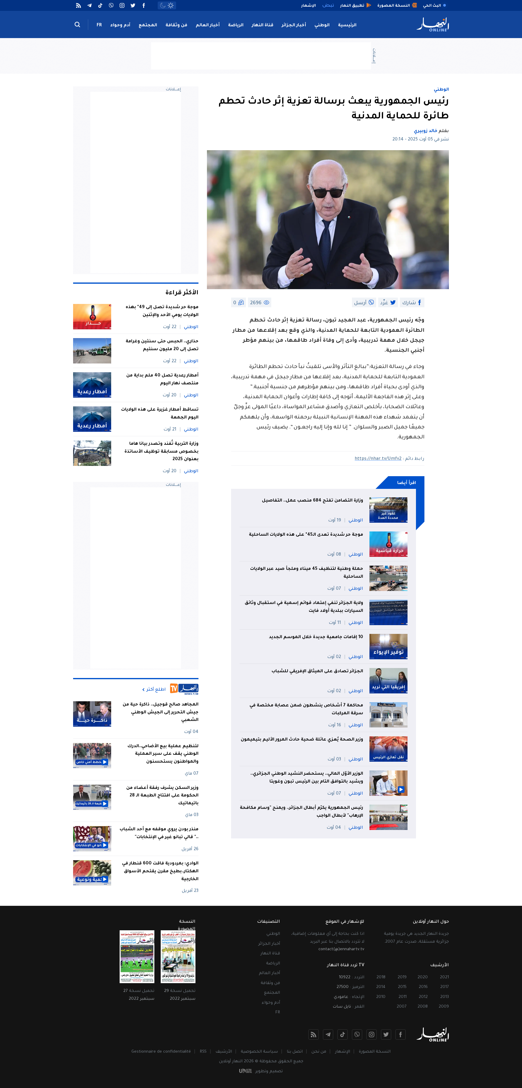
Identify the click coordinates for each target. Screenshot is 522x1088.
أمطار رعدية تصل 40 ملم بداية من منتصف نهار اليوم (162, 379)
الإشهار (342, 1052)
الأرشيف (223, 1052)
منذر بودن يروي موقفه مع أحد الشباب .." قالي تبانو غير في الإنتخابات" (159, 833)
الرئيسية (347, 25)
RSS (203, 1052)
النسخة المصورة (375, 1052)
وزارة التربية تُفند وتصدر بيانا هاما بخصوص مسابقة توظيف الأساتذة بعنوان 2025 (161, 452)
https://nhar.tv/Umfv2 (378, 459)
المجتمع (148, 25)
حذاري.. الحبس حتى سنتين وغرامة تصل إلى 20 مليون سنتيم (162, 345)
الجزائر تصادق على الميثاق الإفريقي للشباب (317, 671)
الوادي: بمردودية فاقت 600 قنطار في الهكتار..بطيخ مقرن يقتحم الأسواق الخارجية (160, 871)
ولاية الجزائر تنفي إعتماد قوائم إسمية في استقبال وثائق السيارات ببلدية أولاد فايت (304, 607)
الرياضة (235, 25)
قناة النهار (262, 25)
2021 (444, 977)
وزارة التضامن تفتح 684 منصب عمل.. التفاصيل (312, 501)
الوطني (322, 25)
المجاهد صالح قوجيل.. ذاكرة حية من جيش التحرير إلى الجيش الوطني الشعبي (160, 712)
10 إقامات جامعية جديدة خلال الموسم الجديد (316, 637)
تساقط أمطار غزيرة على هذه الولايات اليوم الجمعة (159, 414)
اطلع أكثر (156, 690)
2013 (444, 997)
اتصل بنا (295, 1052)
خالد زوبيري (425, 131)
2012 (423, 997)
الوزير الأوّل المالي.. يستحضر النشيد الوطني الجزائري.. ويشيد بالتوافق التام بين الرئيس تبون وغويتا (306, 778)
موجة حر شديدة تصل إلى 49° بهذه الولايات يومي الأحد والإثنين (162, 311)
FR (99, 25)
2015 (402, 987)
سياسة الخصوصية (259, 1052)
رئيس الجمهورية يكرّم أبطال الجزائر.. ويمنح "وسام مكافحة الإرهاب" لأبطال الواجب (301, 812)
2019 (402, 977)
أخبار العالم (208, 25)
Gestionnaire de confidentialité (161, 1052)
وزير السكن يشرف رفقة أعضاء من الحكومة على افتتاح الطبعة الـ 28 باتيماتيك (162, 796)
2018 (380, 977)
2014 (380, 987)
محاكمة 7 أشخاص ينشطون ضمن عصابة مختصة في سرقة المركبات (306, 709)
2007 (402, 1007)
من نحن (318, 1052)
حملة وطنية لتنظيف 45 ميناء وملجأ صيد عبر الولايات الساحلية (306, 573)
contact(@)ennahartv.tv (341, 949)
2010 (380, 997)
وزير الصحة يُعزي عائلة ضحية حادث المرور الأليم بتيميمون (302, 740)
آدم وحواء (120, 25)
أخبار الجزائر (294, 25)
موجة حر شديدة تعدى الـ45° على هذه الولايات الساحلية (306, 535)
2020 (422, 977)
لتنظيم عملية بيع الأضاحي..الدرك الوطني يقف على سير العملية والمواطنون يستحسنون (162, 754)
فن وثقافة (176, 25)
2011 (402, 997)
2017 (444, 987)
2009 (444, 1007)
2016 (423, 987)
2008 (422, 1007)
